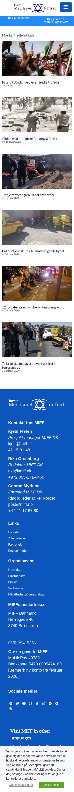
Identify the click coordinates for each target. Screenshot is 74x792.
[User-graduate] (11, 709)
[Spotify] (50, 703)
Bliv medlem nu (18, 18)
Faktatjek (15, 544)
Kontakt (14, 569)
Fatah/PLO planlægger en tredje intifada (30, 82)
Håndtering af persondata (26, 594)
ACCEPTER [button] (51, 784)
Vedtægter (15, 588)
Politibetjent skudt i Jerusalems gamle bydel (33, 251)
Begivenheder (18, 550)
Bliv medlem (16, 576)
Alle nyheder (17, 538)
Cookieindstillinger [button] (21, 784)
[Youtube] (24, 703)
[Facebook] (11, 703)
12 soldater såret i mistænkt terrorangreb (31, 307)
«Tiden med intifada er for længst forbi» (29, 138)
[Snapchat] (56, 703)
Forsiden (14, 532)
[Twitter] (17, 703)
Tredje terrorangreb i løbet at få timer (28, 195)
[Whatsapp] (43, 703)
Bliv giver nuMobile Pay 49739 (56, 20)
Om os (12, 582)
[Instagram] (30, 703)
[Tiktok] (37, 703)
